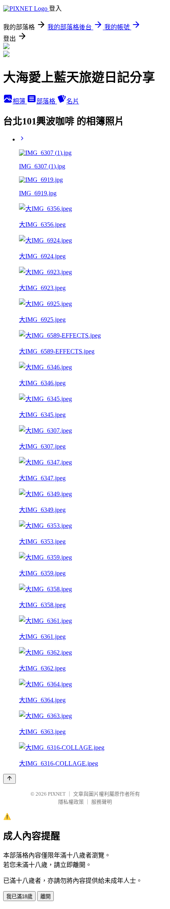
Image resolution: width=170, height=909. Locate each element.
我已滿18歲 (19, 896)
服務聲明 (101, 802)
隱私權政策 (71, 802)
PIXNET (57, 794)
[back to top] (9, 779)
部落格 (46, 101)
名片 (72, 101)
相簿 (20, 101)
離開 (45, 896)
